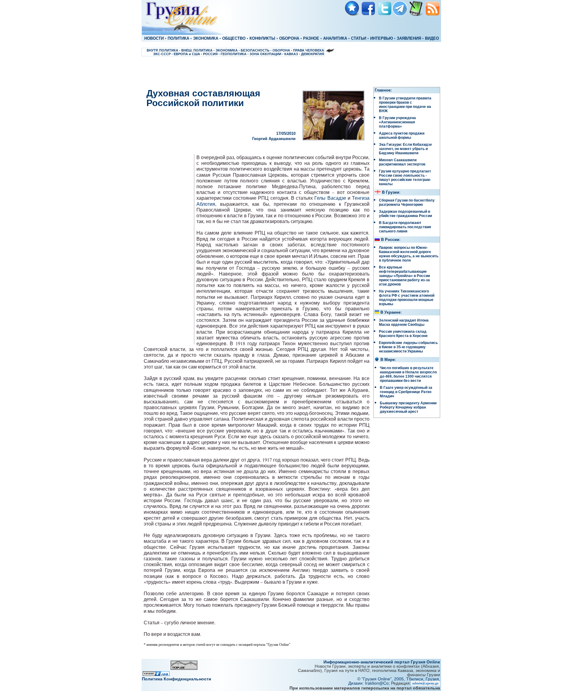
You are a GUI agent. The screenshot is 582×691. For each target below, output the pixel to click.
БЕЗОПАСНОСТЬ (255, 50)
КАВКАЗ (291, 54)
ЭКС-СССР (162, 54)
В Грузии (390, 192)
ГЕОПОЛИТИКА (233, 54)
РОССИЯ (210, 54)
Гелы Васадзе (330, 198)
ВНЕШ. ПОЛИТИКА (196, 50)
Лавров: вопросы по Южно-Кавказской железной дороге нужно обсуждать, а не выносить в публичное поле (408, 253)
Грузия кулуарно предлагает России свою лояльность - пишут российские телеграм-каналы (405, 177)
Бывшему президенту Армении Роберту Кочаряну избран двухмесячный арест (408, 407)
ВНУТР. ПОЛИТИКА (162, 50)
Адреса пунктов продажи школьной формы (401, 135)
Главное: (383, 90)
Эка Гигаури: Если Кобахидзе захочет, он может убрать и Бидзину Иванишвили (405, 148)
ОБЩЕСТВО (234, 38)
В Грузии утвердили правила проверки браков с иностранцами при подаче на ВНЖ (405, 104)
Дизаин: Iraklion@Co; (369, 683)
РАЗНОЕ (311, 38)
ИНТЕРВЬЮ (381, 38)
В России (390, 240)
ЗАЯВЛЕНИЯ (409, 38)
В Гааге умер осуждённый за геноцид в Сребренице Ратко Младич (406, 392)
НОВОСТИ (154, 38)
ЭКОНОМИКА (205, 38)
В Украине (390, 312)
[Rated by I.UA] (156, 674)
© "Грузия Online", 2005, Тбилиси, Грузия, (398, 678)
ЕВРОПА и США (187, 54)
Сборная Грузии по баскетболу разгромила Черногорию (407, 202)
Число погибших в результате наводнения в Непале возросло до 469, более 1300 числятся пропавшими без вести (408, 374)
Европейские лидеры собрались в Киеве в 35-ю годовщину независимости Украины (408, 347)
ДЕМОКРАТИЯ (312, 54)
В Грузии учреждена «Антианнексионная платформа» (397, 122)
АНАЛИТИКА (335, 38)
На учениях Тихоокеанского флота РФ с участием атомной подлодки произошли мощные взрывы (406, 297)
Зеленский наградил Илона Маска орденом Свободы (404, 322)
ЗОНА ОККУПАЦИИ (265, 54)
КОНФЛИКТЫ (262, 38)
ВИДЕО (432, 38)
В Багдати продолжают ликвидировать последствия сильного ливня (405, 227)
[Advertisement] (291, 71)
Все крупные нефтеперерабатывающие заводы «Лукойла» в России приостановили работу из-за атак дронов (404, 275)
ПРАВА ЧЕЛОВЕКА (308, 50)
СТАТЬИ (358, 38)
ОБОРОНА (289, 38)
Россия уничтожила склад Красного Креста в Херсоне (403, 333)
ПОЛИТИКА (178, 38)
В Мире (387, 360)
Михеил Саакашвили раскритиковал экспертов (402, 162)
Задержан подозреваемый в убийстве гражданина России (405, 213)
